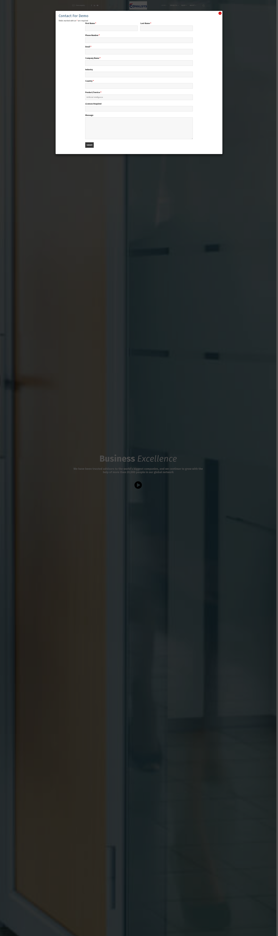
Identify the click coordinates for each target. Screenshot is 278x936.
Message (89, 115)
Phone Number (92, 35)
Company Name (92, 58)
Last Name (145, 23)
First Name (90, 23)
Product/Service (93, 92)
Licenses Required (93, 104)
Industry (89, 69)
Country (89, 81)
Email (88, 47)
